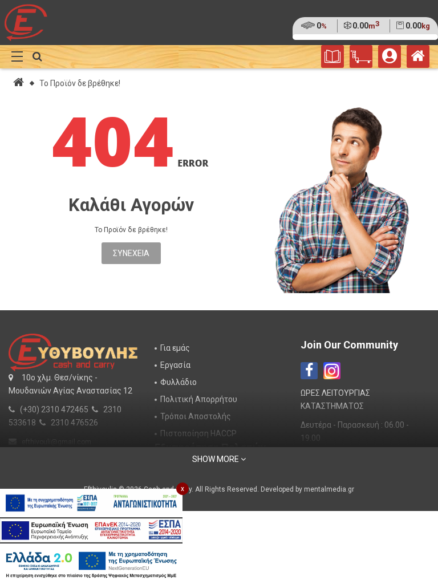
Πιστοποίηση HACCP (198, 433)
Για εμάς (175, 347)
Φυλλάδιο (178, 382)
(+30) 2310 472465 (54, 409)
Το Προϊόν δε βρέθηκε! (79, 83)
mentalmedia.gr (329, 489)
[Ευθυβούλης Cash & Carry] (418, 59)
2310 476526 (74, 422)
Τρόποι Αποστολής (195, 416)
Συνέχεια (131, 253)
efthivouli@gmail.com (56, 442)
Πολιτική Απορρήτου (198, 399)
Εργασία (175, 365)
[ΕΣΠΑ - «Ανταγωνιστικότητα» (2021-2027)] (91, 503)
